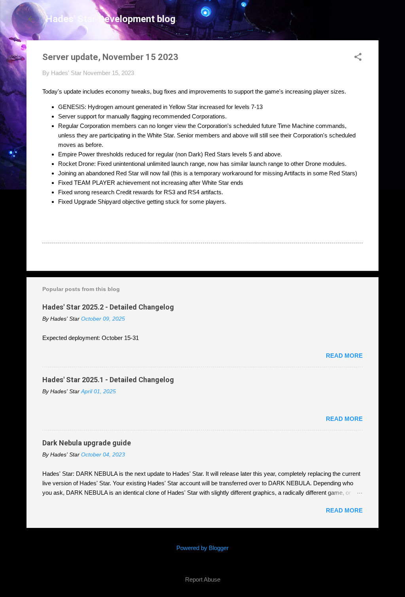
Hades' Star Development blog (110, 18)
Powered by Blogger (202, 547)
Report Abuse (202, 579)
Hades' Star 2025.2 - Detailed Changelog (108, 307)
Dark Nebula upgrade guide (86, 443)
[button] (358, 57)
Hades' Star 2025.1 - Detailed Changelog (108, 379)
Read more (344, 355)
